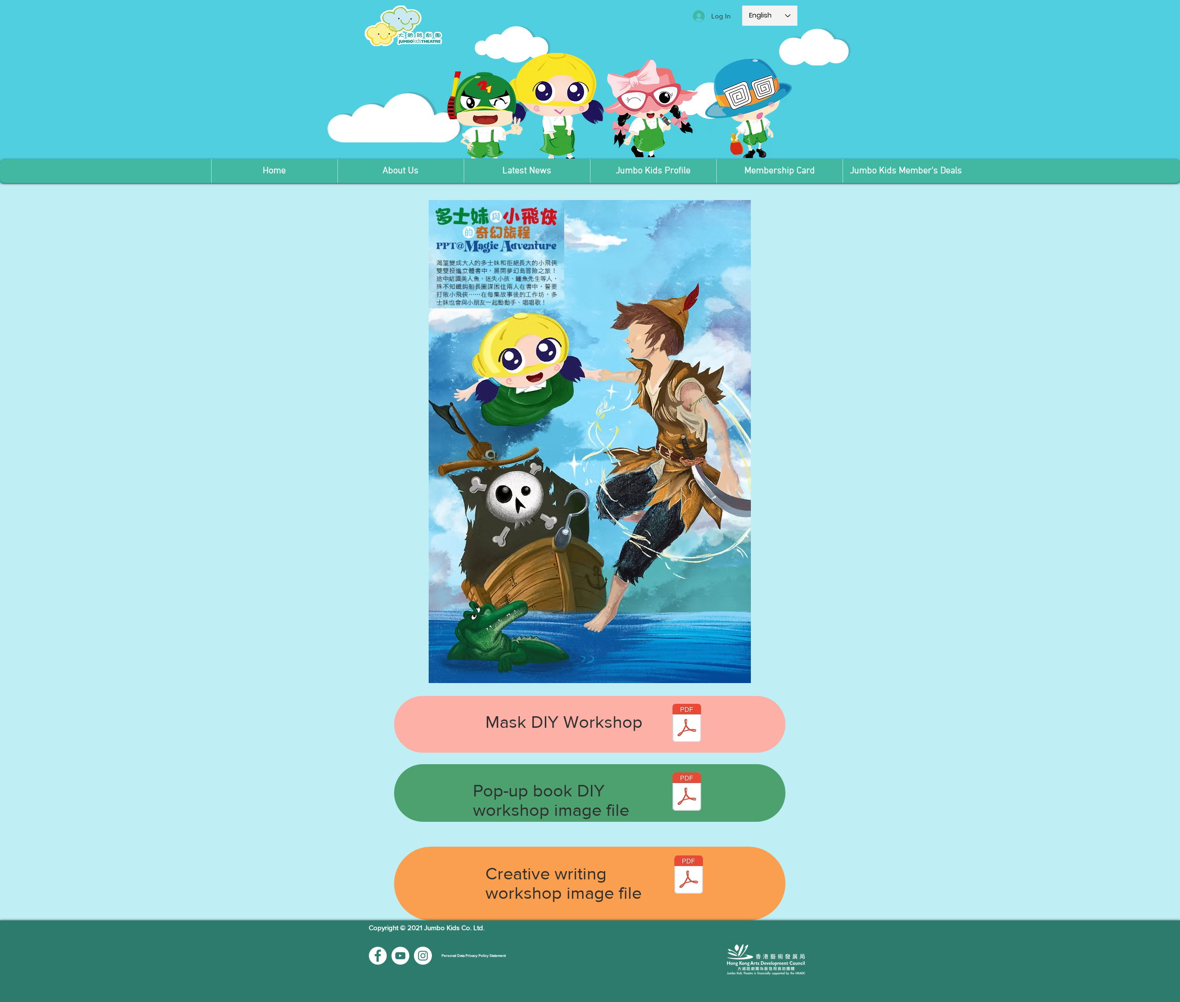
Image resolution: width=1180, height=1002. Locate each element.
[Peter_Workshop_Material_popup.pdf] (686, 792)
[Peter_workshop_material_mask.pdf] (686, 724)
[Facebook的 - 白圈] (378, 956)
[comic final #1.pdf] (688, 875)
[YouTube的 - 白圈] (400, 956)
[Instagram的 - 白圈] (423, 956)
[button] (400, 171)
